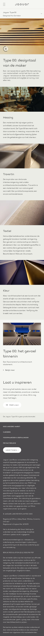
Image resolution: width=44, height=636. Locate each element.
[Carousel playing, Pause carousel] (5, 49)
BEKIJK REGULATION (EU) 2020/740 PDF (18, 552)
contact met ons (14, 503)
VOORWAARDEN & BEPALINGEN (16, 437)
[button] (22, 13)
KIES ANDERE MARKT (11, 426)
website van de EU (26, 490)
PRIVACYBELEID (9, 443)
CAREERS (7, 432)
